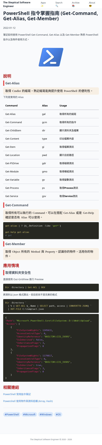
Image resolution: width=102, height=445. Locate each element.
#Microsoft (29, 414)
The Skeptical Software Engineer (16, 4)
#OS (58, 414)
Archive (75, 4)
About (92, 4)
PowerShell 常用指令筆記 (17, 394)
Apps (43, 4)
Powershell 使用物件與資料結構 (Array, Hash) (28, 401)
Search (59, 4)
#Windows (46, 414)
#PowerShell (12, 414)
